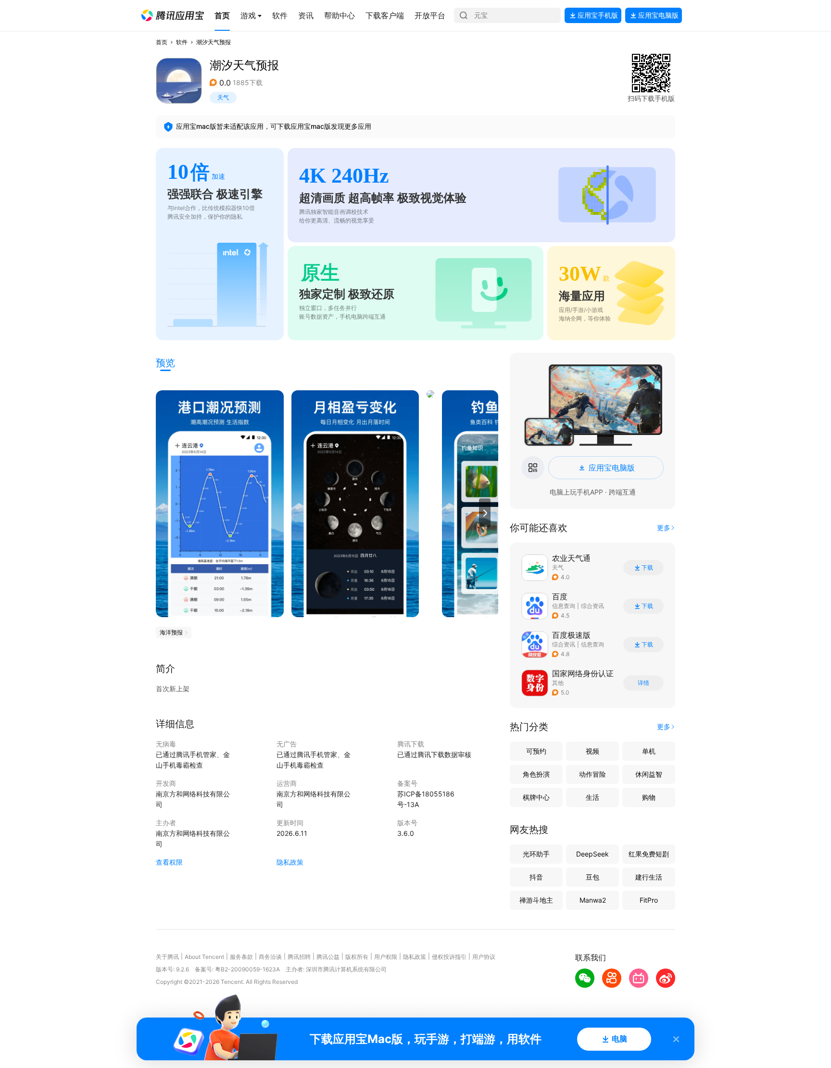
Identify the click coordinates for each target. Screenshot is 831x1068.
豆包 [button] (592, 877)
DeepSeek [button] (592, 854)
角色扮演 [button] (536, 774)
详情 (643, 683)
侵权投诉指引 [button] (449, 956)
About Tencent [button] (204, 956)
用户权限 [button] (385, 956)
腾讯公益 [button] (328, 956)
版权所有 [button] (356, 956)
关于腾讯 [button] (167, 956)
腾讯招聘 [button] (299, 956)
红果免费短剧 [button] (649, 854)
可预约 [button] (536, 751)
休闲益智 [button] (648, 774)
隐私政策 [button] (290, 862)
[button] (172, 15)
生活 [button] (592, 797)
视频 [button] (592, 751)
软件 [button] (182, 42)
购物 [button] (648, 797)
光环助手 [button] (536, 854)
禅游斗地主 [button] (536, 900)
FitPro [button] (649, 900)
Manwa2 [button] (592, 900)
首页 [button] (161, 42)
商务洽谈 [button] (270, 956)
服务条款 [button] (241, 956)
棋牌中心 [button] (536, 797)
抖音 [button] (536, 877)
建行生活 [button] (648, 877)
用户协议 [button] (483, 956)
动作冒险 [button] (592, 774)
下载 (647, 567)
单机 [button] (648, 751)
